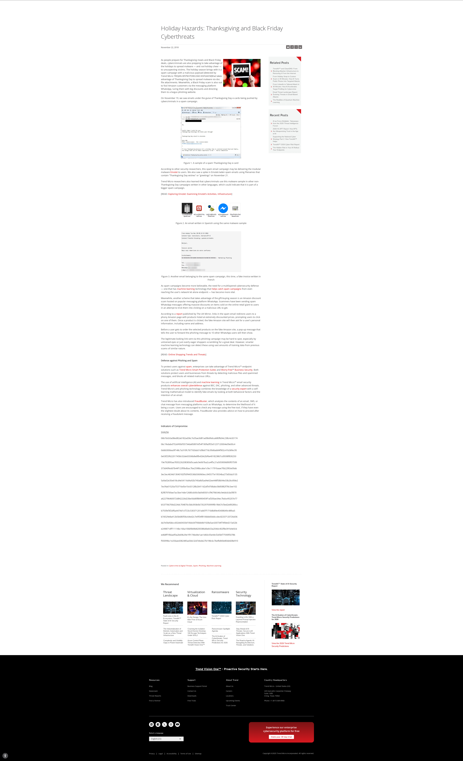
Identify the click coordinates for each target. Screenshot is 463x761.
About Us (229, 686)
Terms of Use (185, 753)
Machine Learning (214, 566)
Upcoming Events (233, 700)
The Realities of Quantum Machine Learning (285, 101)
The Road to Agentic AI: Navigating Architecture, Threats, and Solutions (245, 642)
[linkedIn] (300, 47)
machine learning (186, 288)
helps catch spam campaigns (226, 288)
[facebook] (292, 47)
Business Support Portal (197, 686)
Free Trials (191, 700)
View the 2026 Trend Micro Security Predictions (283, 644)
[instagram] (171, 724)
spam (189, 366)
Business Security (243, 369)
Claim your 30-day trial (280, 736)
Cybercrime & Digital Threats (180, 566)
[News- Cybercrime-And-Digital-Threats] (288, 47)
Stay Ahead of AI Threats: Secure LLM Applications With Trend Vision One (245, 632)
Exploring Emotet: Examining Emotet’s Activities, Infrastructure (200, 193)
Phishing (202, 566)
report (179, 313)
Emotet (174, 172)
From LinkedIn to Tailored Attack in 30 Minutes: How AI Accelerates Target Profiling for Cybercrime (285, 86)
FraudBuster (201, 401)
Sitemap (198, 753)
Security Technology (243, 593)
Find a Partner (154, 700)
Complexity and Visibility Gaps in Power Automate (173, 641)
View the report (278, 609)
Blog (151, 686)
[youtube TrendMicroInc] (177, 724)
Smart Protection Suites (204, 369)
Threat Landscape (170, 593)
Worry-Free (226, 369)
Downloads (191, 696)
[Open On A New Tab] (296, 47)
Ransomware (220, 592)
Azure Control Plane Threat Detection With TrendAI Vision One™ (196, 642)
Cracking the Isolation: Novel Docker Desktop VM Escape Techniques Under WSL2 (197, 632)
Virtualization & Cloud (196, 593)
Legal (161, 753)
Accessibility (172, 753)
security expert (239, 388)
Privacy (152, 753)
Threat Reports (155, 696)
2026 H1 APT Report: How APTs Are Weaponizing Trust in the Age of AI (284, 131)
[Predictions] (286, 630)
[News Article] (286, 596)
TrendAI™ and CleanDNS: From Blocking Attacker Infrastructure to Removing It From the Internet (285, 71)
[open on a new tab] (164, 724)
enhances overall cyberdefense (186, 385)
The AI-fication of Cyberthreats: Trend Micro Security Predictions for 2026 (220, 639)
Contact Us (191, 691)
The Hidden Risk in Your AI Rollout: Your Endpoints (285, 149)
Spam (195, 566)
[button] (166, 739)
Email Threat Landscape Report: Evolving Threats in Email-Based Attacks (284, 94)
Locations (230, 696)
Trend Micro (185, 369)
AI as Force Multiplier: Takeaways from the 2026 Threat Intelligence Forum (284, 123)
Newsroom (153, 691)
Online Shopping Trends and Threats (187, 354)
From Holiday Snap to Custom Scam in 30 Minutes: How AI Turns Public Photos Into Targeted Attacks (285, 78)
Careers (229, 691)
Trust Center (231, 705)
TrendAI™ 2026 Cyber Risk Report (286, 144)
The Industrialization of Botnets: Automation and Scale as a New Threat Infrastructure (173, 632)
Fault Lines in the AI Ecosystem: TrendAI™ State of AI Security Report (172, 615)
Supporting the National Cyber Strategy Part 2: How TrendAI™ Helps (284, 139)
